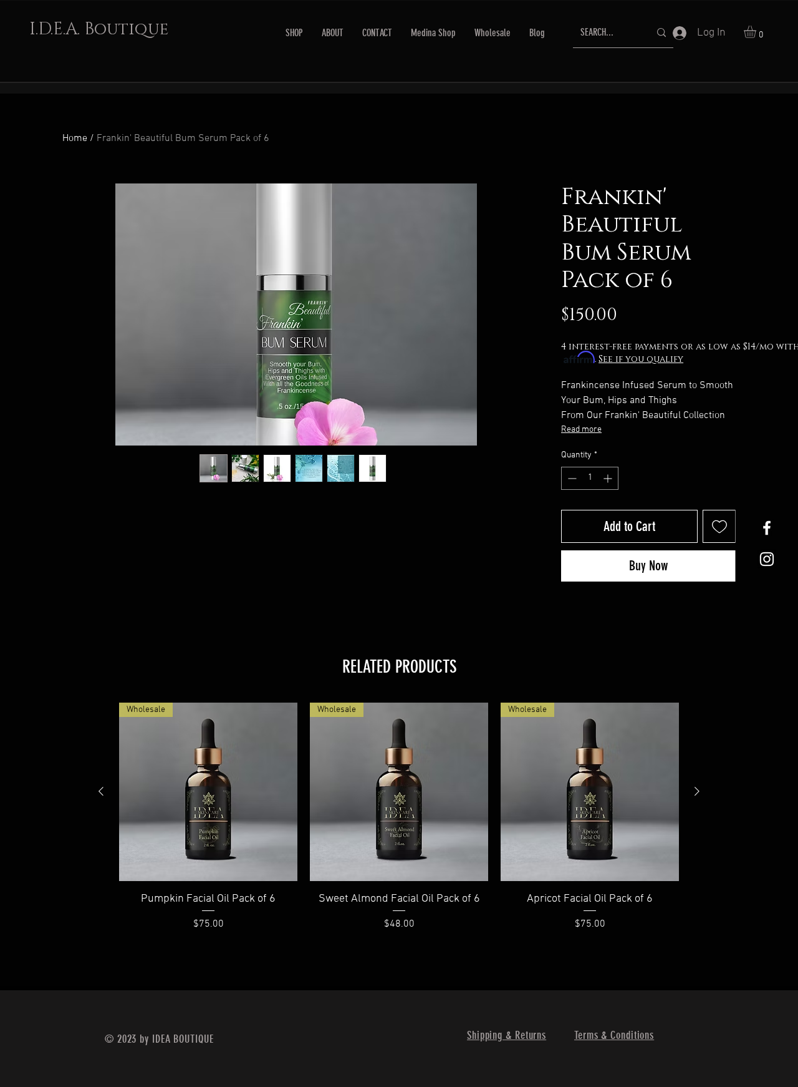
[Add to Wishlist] (719, 526)
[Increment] (609, 478)
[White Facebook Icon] (766, 528)
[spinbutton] (590, 478)
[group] (399, 825)
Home (74, 138)
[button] (757, 32)
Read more (581, 429)
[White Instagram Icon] (766, 559)
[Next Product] (697, 791)
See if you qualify (640, 359)
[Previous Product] (101, 791)
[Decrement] (571, 478)
